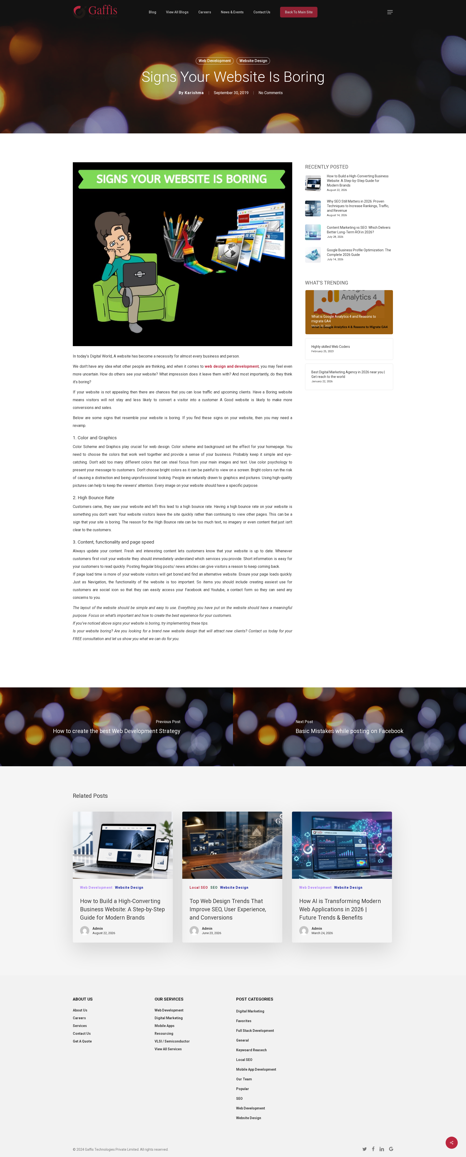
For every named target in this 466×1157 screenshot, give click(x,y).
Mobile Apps (165, 1026)
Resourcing (164, 1033)
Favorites (243, 1021)
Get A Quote (82, 1041)
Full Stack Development (255, 1031)
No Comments (270, 92)
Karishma (194, 92)
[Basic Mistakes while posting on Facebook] (349, 726)
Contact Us (82, 1033)
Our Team (244, 1079)
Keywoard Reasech (251, 1050)
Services (80, 1026)
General (242, 1040)
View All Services (168, 1049)
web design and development (231, 366)
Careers (79, 1018)
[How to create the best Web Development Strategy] (116, 726)
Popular (242, 1089)
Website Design (253, 60)
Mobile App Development (256, 1069)
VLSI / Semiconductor (172, 1041)
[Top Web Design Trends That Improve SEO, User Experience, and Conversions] (232, 877)
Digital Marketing (169, 1018)
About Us (80, 1010)
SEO (214, 887)
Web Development (215, 60)
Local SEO (199, 887)
